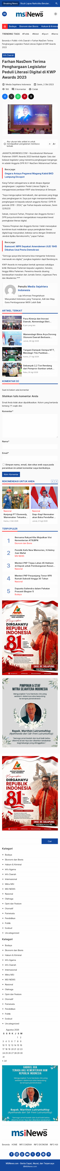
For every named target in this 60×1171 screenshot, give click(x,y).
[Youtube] (27, 1154)
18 (6, 1049)
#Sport (45, 34)
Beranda (6, 1144)
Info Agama (10, 869)
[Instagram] (17, 1154)
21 (15, 1049)
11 (6, 1045)
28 (15, 1053)
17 (3, 1049)
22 (18, 1049)
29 (18, 1053)
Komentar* (7, 411)
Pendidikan (10, 918)
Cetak (35, 89)
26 (9, 1053)
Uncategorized (12, 933)
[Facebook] (11, 1154)
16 (21, 1045)
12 (9, 1045)
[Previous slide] (52, 481)
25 (6, 1053)
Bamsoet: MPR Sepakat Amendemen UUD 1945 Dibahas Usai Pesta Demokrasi (31, 248)
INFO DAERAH (25, 1144)
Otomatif (9, 908)
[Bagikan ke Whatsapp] (18, 96)
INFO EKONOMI (41, 1144)
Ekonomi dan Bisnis (28, 26)
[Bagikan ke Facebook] (5, 96)
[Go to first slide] (56, 481)
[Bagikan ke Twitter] (11, 96)
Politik (8, 923)
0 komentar (20, 89)
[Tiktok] (38, 1154)
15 (18, 1045)
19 (9, 1049)
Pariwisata (10, 913)
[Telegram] (43, 1154)
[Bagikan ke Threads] (31, 96)
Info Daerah (8, 55)
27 (12, 1053)
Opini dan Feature (13, 903)
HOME (14, 1144)
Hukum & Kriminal (50, 26)
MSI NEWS (19, 556)
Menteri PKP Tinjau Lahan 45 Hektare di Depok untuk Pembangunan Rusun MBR (34, 566)
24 (4, 1053)
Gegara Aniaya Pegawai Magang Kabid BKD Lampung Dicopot (29, 175)
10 (3, 1045)
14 (15, 1045)
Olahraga (9, 898)
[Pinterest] (48, 1154)
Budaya (12, 26)
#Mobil (35, 34)
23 (21, 1049)
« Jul (4, 1060)
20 (12, 1049)
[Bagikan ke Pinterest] (24, 96)
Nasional (36, 511)
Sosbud (8, 928)
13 (12, 1045)
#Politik (25, 34)
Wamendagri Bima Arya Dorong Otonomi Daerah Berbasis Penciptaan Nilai (39, 337)
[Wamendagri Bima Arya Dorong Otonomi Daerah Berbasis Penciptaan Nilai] (12, 338)
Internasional (11, 879)
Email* (5, 453)
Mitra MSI (9, 884)
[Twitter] (32, 1154)
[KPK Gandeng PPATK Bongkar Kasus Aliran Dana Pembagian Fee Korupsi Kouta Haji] (15, 497)
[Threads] (22, 1154)
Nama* (5, 441)
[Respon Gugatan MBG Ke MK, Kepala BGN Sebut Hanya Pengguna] (44, 497)
